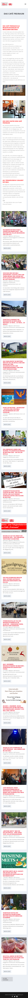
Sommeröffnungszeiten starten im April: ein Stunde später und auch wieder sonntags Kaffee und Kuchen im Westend (13, 494)
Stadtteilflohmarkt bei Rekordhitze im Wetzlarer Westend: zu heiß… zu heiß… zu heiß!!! (14, 322)
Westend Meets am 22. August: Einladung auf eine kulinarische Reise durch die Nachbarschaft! (13, 873)
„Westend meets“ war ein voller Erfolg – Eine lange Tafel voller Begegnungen (12, 832)
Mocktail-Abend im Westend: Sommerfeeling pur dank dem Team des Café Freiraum (13, 957)
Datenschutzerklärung (10, 994)
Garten (17, 457)
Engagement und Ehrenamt (18, 237)
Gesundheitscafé (6, 373)
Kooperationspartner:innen (9, 284)
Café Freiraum (16, 236)
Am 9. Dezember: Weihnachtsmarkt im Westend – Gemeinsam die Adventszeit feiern (14, 667)
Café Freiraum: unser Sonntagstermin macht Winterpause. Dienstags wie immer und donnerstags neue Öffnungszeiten (13, 791)
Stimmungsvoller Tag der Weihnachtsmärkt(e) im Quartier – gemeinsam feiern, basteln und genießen (13, 623)
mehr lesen (7, 248)
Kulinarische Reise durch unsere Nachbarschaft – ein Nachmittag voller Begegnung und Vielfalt (14, 232)
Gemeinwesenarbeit (7, 239)
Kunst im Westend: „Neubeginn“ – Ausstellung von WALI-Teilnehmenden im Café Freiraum (14, 410)
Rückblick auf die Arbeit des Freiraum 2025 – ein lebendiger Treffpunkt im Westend (13, 537)
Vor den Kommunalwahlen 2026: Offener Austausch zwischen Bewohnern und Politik (12, 580)
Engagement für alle (7, 237)
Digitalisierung (6, 713)
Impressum (20, 994)
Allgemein (11, 236)
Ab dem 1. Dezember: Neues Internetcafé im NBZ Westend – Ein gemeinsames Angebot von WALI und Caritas (13, 708)
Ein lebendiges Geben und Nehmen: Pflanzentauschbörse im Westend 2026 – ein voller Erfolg (14, 452)
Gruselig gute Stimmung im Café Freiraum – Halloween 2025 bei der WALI (14, 749)
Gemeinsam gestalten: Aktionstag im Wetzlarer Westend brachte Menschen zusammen (12, 915)
